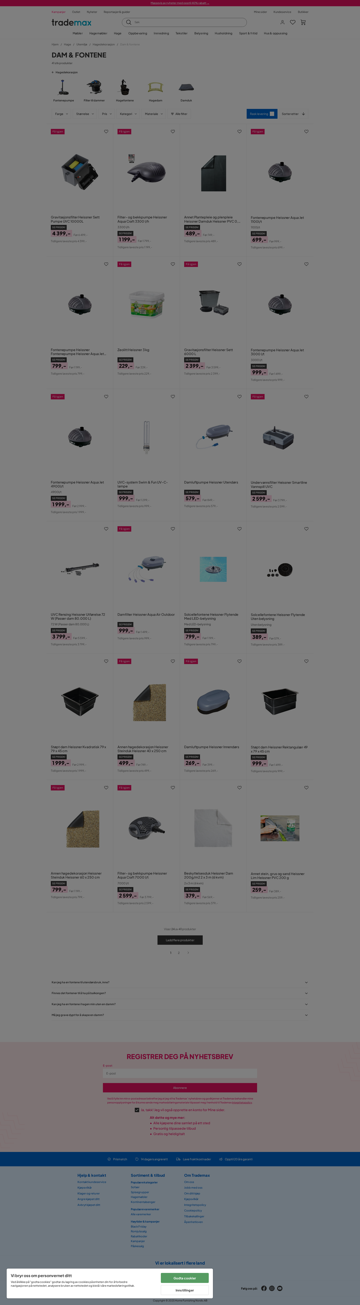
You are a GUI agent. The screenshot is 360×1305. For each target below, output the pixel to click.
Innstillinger (185, 1290)
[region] (110, 1283)
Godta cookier (185, 1278)
